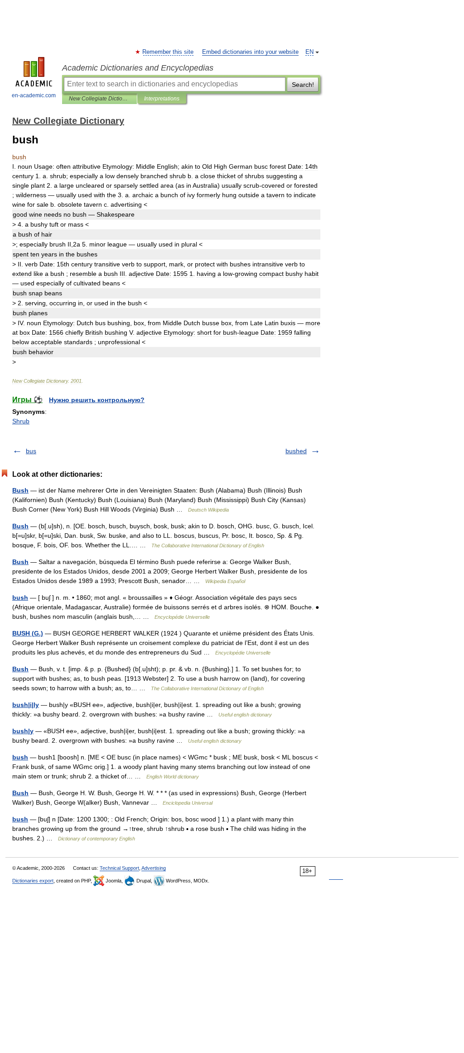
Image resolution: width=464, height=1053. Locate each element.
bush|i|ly (25, 704)
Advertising (153, 868)
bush (20, 597)
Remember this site (168, 52)
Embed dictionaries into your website (250, 52)
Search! (303, 84)
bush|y (23, 731)
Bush (20, 490)
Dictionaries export (32, 880)
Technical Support (119, 868)
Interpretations (161, 98)
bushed (296, 451)
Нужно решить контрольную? (97, 399)
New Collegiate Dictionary (99, 98)
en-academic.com (34, 95)
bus (31, 451)
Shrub (20, 421)
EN (309, 52)
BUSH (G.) (27, 633)
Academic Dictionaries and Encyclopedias (137, 67)
